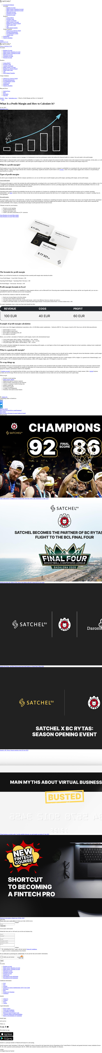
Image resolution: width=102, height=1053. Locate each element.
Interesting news (13, 98)
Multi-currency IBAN (8, 379)
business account (5, 371)
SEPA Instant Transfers (9, 73)
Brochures (5, 94)
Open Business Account (6, 215)
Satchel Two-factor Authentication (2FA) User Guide (16, 987)
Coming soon (6, 83)
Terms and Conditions (8, 1010)
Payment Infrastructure (9, 80)
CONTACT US (4, 42)
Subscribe (3, 926)
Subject (17, 922)
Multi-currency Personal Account (11, 969)
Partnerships (6, 36)
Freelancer (5, 993)
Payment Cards (7, 64)
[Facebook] (51, 402)
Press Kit (5, 95)
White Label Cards (8, 70)
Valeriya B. (4, 397)
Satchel (2, 98)
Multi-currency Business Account (11, 968)
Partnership (6, 84)
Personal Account (7, 57)
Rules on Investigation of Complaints (12, 1015)
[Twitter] (51, 404)
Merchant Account (8, 54)
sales (11, 193)
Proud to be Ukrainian (8, 992)
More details (15, 215)
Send (2, 960)
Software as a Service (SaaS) (10, 78)
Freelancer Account (8, 56)
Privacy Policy (7, 1008)
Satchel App (6, 975)
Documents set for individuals (10, 976)
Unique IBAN (6, 63)
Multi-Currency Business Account (11, 52)
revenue (62, 169)
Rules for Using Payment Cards (11, 1013)
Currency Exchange (8, 66)
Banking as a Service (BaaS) (10, 68)
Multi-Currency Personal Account (11, 53)
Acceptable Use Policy (9, 1011)
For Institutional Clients (9, 81)
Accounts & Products (8, 5)
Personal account (7, 973)
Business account (7, 966)
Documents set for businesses (10, 978)
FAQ (4, 983)
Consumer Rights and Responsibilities (12, 1014)
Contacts (5, 1000)
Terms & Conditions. (32, 949)
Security (5, 986)
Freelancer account (8, 972)
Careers (5, 1003)
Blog (4, 92)
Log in (1, 40)
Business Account (7, 50)
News (4, 1001)
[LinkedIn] (51, 407)
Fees (4, 984)
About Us (5, 998)
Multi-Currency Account (9, 67)
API (4, 71)
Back (2, 99)
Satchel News (6, 91)
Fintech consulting (7, 38)
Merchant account (7, 970)
